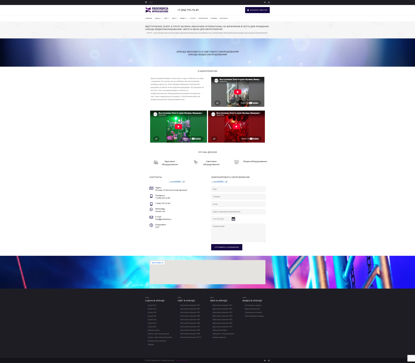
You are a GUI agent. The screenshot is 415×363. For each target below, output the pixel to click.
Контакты (224, 18)
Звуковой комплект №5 (222, 319)
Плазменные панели (253, 312)
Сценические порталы (157, 341)
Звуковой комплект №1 (222, 305)
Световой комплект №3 (190, 312)
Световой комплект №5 (190, 319)
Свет (166, 18)
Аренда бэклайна (219, 330)
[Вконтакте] (265, 2)
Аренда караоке (219, 337)
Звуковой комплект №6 (222, 323)
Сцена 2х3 (152, 309)
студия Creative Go (182, 360)
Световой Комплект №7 (190, 327)
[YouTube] (269, 2)
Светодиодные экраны (254, 316)
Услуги (192, 18)
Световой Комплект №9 (190, 334)
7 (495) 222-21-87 (162, 198)
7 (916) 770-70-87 (162, 203)
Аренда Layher (154, 330)
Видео (182, 18)
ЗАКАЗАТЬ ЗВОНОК (259, 10)
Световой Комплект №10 (190, 337)
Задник (151, 344)
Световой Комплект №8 (190, 330)
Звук (174, 18)
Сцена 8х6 (152, 327)
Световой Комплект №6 (190, 323)
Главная (148, 18)
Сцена (157, 18)
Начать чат (160, 211)
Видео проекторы (252, 309)
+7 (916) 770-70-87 (188, 10)
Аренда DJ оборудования (223, 334)
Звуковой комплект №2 (222, 309)
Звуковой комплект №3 (222, 312)
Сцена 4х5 (152, 316)
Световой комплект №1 (190, 305)
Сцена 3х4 (152, 312)
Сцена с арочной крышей (158, 334)
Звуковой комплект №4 (222, 316)
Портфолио (203, 18)
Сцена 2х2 (152, 305)
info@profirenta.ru (163, 219)
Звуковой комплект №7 (222, 327)
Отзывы (214, 18)
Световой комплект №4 (190, 316)
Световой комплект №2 (190, 309)
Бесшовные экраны (253, 305)
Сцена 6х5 (152, 323)
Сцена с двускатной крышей (160, 337)
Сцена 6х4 (152, 319)
